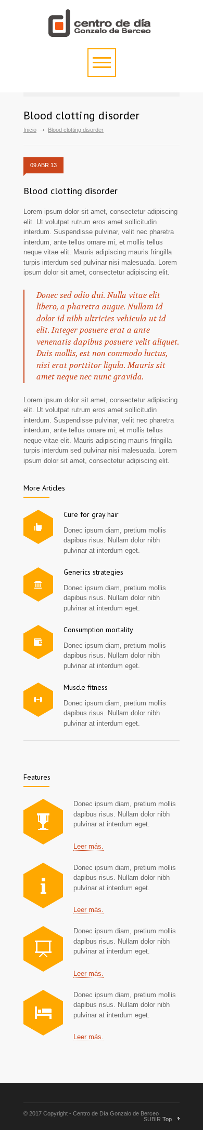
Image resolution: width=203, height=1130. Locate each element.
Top (167, 1119)
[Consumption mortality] (38, 642)
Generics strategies (93, 572)
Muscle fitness (86, 687)
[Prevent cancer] (43, 1013)
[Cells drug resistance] (43, 885)
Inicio (29, 130)
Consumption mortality (98, 629)
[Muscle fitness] (38, 700)
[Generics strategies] (38, 584)
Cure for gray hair (91, 514)
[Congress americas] (43, 949)
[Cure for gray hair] (38, 527)
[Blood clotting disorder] (43, 822)
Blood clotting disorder (70, 191)
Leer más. (88, 846)
